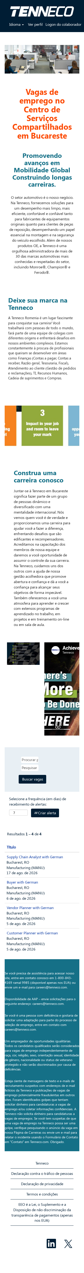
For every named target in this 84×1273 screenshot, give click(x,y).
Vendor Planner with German (30, 907)
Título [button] (11, 846)
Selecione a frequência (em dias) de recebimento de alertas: (37, 801)
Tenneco (42, 1163)
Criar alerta (46, 812)
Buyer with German (22, 882)
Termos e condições (42, 1194)
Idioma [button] (15, 24)
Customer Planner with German (32, 932)
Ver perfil (35, 24)
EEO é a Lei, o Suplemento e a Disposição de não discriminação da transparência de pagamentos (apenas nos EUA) (42, 1212)
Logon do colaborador (63, 24)
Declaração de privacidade (42, 1183)
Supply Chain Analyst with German (35, 856)
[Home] (42, 9)
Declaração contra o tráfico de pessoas (42, 1173)
